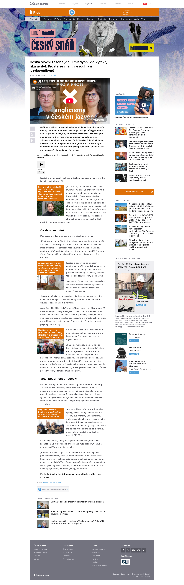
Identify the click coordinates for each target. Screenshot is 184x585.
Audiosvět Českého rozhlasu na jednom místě (131, 117)
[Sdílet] (43, 172)
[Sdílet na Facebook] (32, 129)
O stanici (91, 19)
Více (144, 19)
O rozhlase (117, 4)
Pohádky (120, 104)
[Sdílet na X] (32, 134)
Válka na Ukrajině (40, 549)
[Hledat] (151, 4)
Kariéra (95, 559)
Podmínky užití (137, 574)
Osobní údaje (125, 574)
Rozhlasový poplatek (100, 565)
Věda (136, 19)
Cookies (116, 574)
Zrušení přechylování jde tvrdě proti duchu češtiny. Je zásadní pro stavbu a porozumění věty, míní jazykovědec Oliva (49, 268)
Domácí (33, 19)
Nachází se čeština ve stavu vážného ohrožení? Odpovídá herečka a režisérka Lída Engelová (77, 522)
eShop (36, 559)
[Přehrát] (41, 164)
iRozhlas (62, 4)
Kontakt (95, 562)
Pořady (57, 19)
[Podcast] (39, 172)
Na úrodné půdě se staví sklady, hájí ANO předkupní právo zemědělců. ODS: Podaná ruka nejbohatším (141, 207)
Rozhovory (114, 19)
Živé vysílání (121, 108)
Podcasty (66, 556)
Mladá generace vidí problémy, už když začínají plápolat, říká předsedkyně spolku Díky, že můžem (50, 333)
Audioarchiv (127, 12)
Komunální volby (40, 553)
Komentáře (126, 19)
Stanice (103, 4)
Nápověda (96, 553)
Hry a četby (121, 100)
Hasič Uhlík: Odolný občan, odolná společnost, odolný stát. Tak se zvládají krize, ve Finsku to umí (141, 156)
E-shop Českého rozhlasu (128, 259)
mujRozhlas (89, 4)
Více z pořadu (122, 201)
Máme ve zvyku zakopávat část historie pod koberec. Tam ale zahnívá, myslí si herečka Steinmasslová (141, 145)
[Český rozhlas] (39, 4)
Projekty (102, 19)
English (147, 574)
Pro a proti (51, 75)
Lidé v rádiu (96, 556)
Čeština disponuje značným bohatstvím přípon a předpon (77, 502)
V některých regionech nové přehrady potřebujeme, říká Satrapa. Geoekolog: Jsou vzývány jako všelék (141, 231)
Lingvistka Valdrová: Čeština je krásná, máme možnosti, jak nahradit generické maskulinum (49, 413)
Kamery (126, 14)
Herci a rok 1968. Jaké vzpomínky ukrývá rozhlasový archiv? (139, 177)
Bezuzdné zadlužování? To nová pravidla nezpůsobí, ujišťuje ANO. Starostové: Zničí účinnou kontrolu (141, 218)
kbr (59, 483)
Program (75, 4)
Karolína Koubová (50, 483)
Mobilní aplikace (69, 559)
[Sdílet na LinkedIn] (32, 140)
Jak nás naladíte (98, 549)
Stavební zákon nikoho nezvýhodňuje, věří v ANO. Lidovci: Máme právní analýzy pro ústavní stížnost (141, 245)
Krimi (130, 100)
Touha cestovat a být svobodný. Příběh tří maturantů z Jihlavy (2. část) (139, 167)
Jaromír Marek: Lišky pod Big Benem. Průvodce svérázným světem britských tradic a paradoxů (141, 132)
